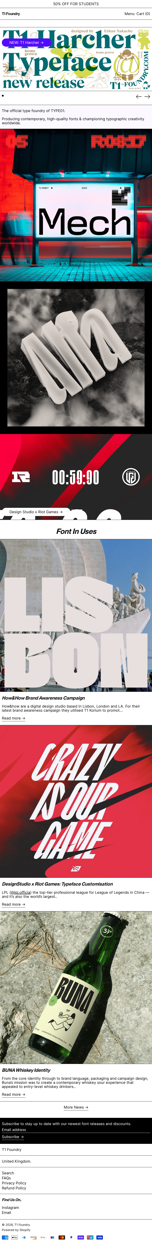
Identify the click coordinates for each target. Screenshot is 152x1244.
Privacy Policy (14, 1183)
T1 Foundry (11, 14)
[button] (143, 14)
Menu (130, 14)
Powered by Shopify (16, 1230)
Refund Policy (14, 1188)
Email (6, 1213)
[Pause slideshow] (4, 31)
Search (8, 1173)
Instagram (10, 1208)
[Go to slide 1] (3, 96)
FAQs (6, 1178)
